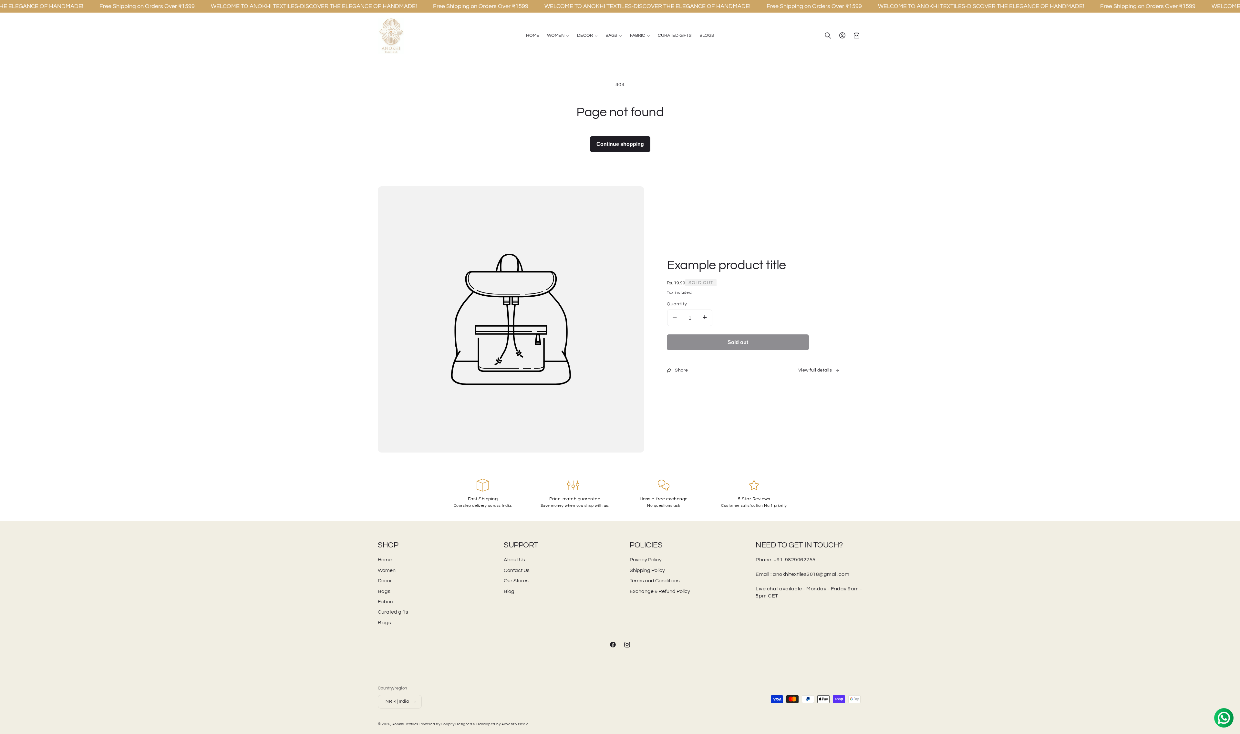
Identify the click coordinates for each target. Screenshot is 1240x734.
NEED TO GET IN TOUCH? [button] (799, 545)
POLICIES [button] (646, 545)
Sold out (738, 342)
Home (385, 559)
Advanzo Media (515, 724)
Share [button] (681, 370)
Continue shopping (620, 144)
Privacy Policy (646, 559)
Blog (509, 591)
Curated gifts (393, 612)
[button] (558, 35)
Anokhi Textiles (405, 724)
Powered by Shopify (437, 724)
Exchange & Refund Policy (660, 591)
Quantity (677, 304)
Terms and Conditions (655, 580)
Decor (385, 580)
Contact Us (517, 570)
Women (387, 570)
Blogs (384, 622)
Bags (384, 591)
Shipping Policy (647, 570)
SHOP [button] (388, 545)
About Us (514, 559)
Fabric (385, 601)
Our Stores (516, 580)
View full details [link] (815, 370)
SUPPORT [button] (521, 545)
